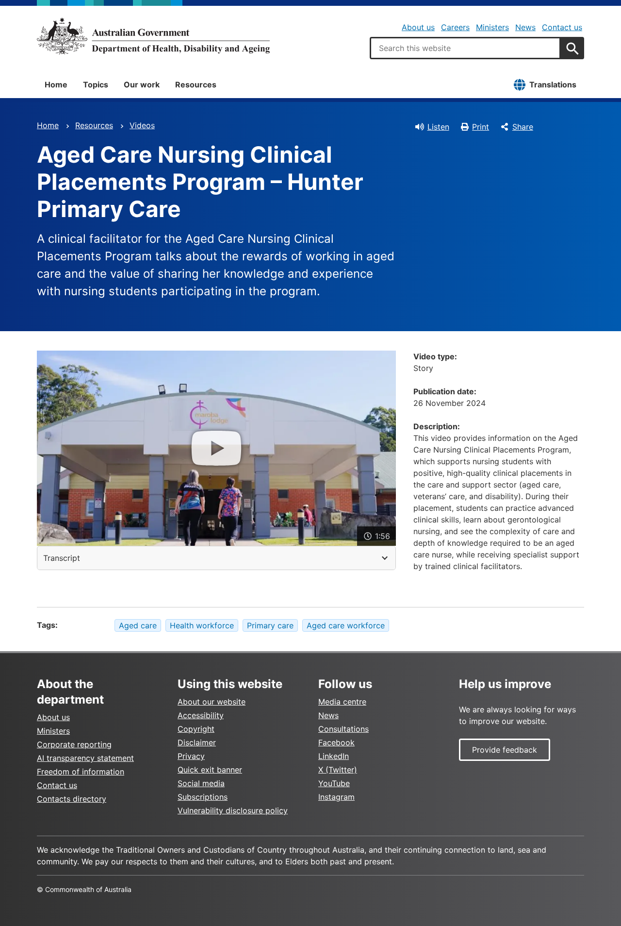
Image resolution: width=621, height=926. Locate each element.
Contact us (562, 27)
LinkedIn (333, 756)
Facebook (336, 742)
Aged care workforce (346, 625)
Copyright (196, 729)
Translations (552, 84)
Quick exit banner (210, 769)
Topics (95, 84)
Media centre (342, 702)
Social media (201, 783)
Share (522, 127)
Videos (142, 125)
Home (56, 84)
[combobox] (465, 48)
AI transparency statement (85, 758)
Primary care (270, 625)
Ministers (492, 27)
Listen (438, 127)
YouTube (334, 783)
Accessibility (201, 715)
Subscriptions (203, 797)
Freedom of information (80, 771)
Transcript (61, 558)
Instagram (336, 797)
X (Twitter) (337, 769)
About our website (211, 702)
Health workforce (202, 625)
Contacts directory (71, 799)
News (525, 27)
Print (480, 127)
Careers (455, 27)
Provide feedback (504, 750)
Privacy (191, 756)
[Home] (153, 35)
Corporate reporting (74, 744)
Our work (142, 84)
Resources (195, 84)
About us (418, 27)
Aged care (138, 625)
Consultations (343, 729)
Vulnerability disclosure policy (233, 810)
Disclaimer (197, 742)
